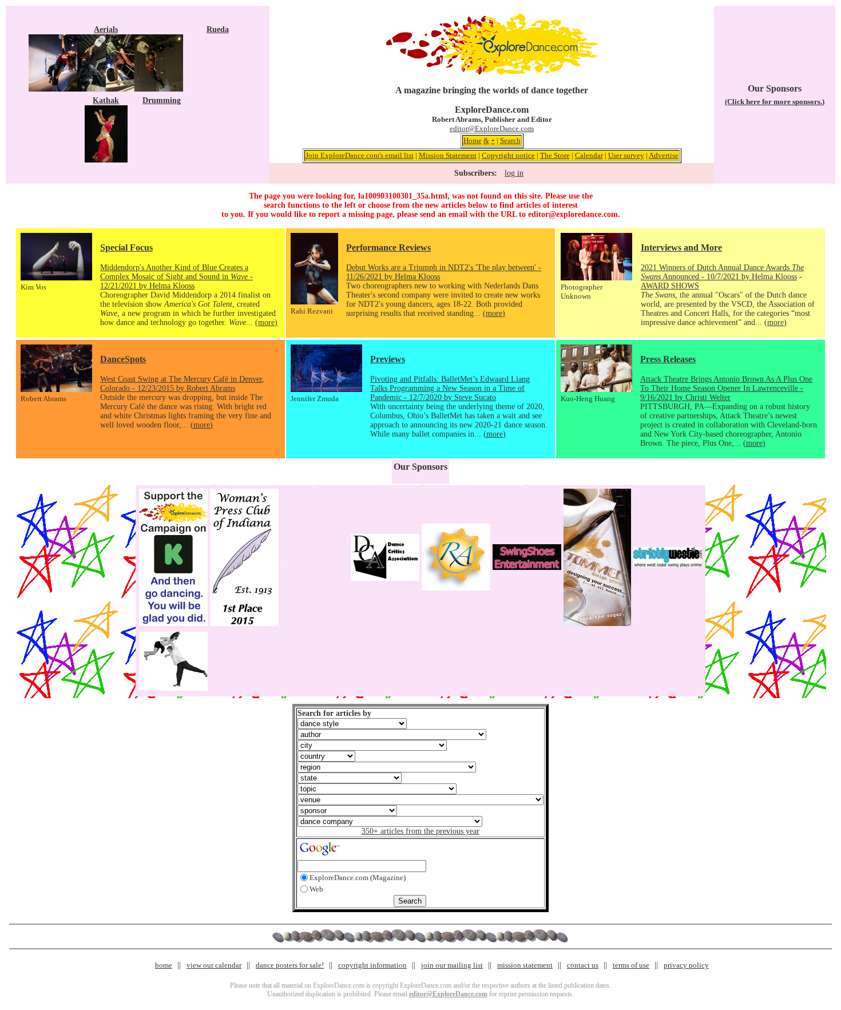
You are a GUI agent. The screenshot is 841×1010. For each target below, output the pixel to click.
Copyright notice (508, 155)
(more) (266, 322)
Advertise (664, 155)
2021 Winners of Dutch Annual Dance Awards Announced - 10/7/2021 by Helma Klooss (722, 272)
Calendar (589, 155)
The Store (555, 155)
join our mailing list (452, 965)
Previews (387, 359)
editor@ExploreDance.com (492, 128)
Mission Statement (448, 155)
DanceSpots (123, 359)
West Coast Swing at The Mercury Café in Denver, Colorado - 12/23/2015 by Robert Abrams (182, 384)
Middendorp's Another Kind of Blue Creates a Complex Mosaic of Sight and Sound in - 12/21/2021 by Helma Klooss (176, 276)
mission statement (525, 965)
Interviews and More (681, 247)
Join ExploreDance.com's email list (360, 155)
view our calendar (214, 965)
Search (510, 140)
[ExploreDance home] (492, 72)
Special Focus (126, 247)
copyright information (372, 965)
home (163, 965)
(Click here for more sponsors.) (774, 101)
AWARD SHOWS (670, 286)
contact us (582, 965)
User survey (626, 155)
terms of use (631, 965)
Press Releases (668, 359)
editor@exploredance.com (573, 214)
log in (514, 173)
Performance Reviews (388, 247)
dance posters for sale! (290, 965)
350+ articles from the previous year (420, 831)
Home (472, 140)
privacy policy (686, 965)
